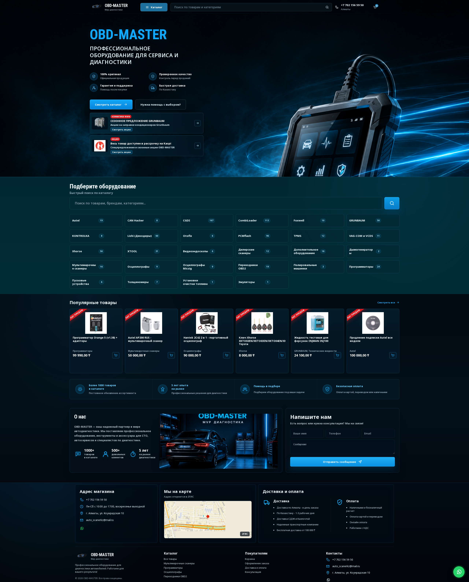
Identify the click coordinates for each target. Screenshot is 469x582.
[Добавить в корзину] (115, 355)
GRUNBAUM (300, 350)
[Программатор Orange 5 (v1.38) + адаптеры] (96, 322)
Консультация (253, 572)
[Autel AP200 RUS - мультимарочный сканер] (151, 322)
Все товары (170, 559)
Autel (353, 350)
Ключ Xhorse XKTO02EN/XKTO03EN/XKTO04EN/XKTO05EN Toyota (267, 341)
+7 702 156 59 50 (96, 499)
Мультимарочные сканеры (143, 350)
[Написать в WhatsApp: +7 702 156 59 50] (459, 572)
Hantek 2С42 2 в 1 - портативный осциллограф (206, 339)
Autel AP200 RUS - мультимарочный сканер (145, 339)
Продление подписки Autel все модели (371, 339)
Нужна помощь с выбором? (161, 104)
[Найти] (391, 203)
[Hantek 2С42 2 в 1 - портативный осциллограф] (207, 322)
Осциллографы (192, 350)
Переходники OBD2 (175, 576)
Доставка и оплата (255, 567)
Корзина (250, 559)
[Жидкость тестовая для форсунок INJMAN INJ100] (317, 322)
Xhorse (243, 350)
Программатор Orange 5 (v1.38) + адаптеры (95, 339)
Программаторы (82, 350)
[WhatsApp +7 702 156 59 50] (82, 528)
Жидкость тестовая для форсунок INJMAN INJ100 (311, 339)
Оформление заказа (257, 563)
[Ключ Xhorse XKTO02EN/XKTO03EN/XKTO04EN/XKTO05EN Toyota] (262, 322)
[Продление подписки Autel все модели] (373, 322)
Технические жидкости (323, 350)
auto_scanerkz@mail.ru (100, 520)
